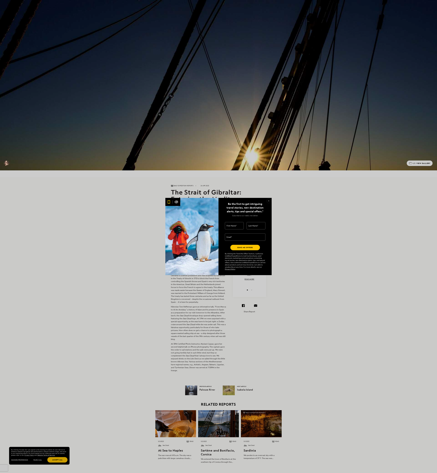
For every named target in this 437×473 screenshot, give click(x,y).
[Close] (268, 201)
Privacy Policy (230, 269)
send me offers (245, 247)
